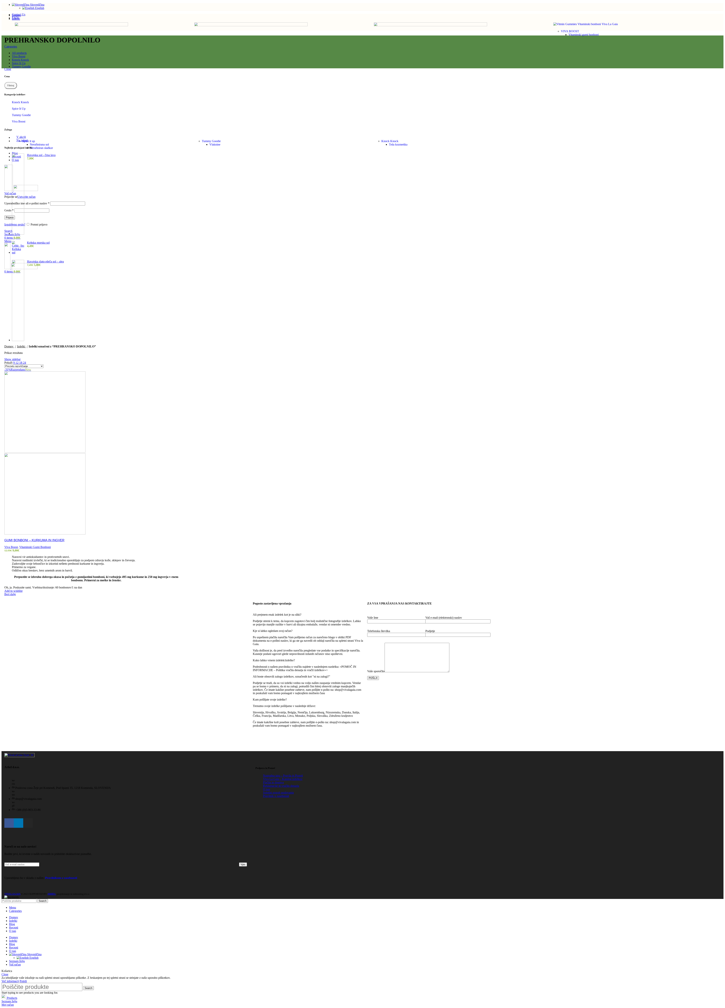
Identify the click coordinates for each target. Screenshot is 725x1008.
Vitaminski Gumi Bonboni (35, 547)
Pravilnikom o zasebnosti (61, 877)
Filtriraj (10, 85)
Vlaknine (214, 144)
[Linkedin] (18, 823)
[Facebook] (9, 823)
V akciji (21, 137)
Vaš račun (15, 964)
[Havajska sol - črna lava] (18, 194)
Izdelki (21, 346)
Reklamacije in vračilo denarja (281, 785)
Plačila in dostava (273, 782)
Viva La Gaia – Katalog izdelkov (282, 779)
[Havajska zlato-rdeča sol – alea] (18, 301)
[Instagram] (28, 823)
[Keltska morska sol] (18, 247)
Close (7, 69)
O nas (266, 789)
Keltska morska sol (38, 242)
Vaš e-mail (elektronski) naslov (443, 617)
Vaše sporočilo (376, 671)
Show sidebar (12, 359)
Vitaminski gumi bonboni (583, 34)
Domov (9, 346)
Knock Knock (389, 141)
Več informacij (10, 981)
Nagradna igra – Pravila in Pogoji (283, 775)
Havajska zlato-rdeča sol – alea (45, 261)
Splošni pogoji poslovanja (278, 792)
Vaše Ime (372, 617)
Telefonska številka (378, 631)
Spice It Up (18, 108)
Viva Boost (18, 121)
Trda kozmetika (398, 144)
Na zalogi (22, 140)
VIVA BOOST (570, 31)
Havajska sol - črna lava (41, 155)
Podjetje (430, 631)
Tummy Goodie (211, 141)
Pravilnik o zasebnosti (276, 796)
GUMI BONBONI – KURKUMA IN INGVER (34, 540)
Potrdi (23, 981)
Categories (10, 46)
